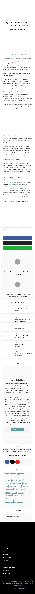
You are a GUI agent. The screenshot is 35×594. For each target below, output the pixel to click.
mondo (23, 489)
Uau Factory (6, 561)
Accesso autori (7, 573)
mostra (8, 492)
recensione (9, 501)
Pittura (16, 495)
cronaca (21, 478)
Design (15, 480)
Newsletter (6, 570)
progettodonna (17, 498)
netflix (21, 492)
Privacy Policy (13, 588)
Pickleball (9, 495)
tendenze (20, 504)
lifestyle (26, 486)
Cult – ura (5, 548)
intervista (13, 486)
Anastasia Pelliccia (22, 32)
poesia (22, 495)
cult (27, 478)
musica (15, 492)
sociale (17, 501)
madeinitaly (9, 489)
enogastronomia (10, 483)
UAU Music (23, 307)
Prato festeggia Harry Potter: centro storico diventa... (22, 336)
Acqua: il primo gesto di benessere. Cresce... (21, 327)
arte (7, 475)
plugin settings (24, 451)
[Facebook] (7, 462)
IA (7, 486)
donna (21, 480)
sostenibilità (24, 501)
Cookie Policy (22, 588)
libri (19, 486)
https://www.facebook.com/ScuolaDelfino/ (14, 182)
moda (17, 489)
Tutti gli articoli (17, 429)
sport (7, 504)
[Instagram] (12, 462)
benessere (21, 475)
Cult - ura (17, 19)
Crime (14, 478)
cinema (8, 478)
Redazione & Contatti (9, 567)
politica (8, 498)
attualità (13, 475)
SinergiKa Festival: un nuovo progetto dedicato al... (22, 320)
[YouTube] (17, 462)
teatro (13, 504)
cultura (8, 480)
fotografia (26, 483)
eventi (19, 483)
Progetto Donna (24, 316)
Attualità (5, 554)
